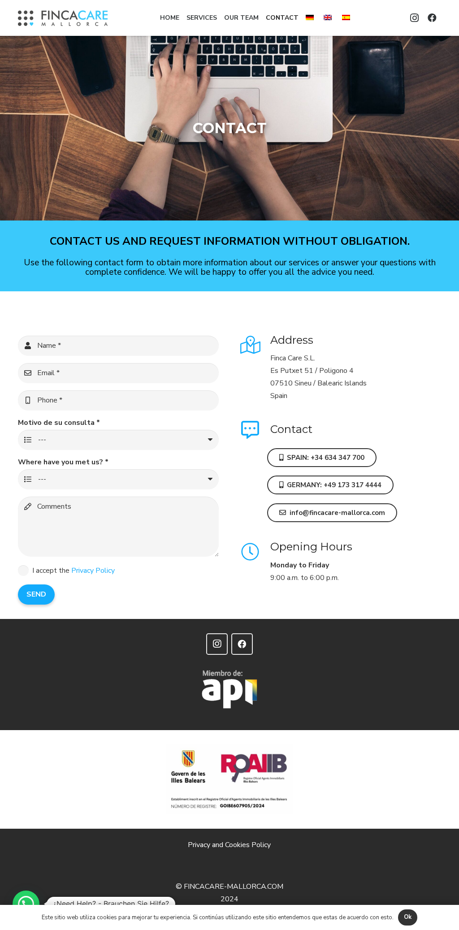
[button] (26, 904)
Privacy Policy (93, 570)
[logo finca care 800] (63, 18)
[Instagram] (414, 18)
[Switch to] (311, 18)
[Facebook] (432, 18)
